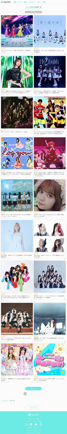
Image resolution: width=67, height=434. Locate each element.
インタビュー (31, 2)
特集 (44, 2)
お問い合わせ (36, 427)
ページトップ (33, 407)
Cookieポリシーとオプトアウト (33, 430)
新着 (15, 2)
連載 (25, 2)
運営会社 (30, 427)
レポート (39, 2)
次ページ (33, 388)
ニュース (20, 2)
